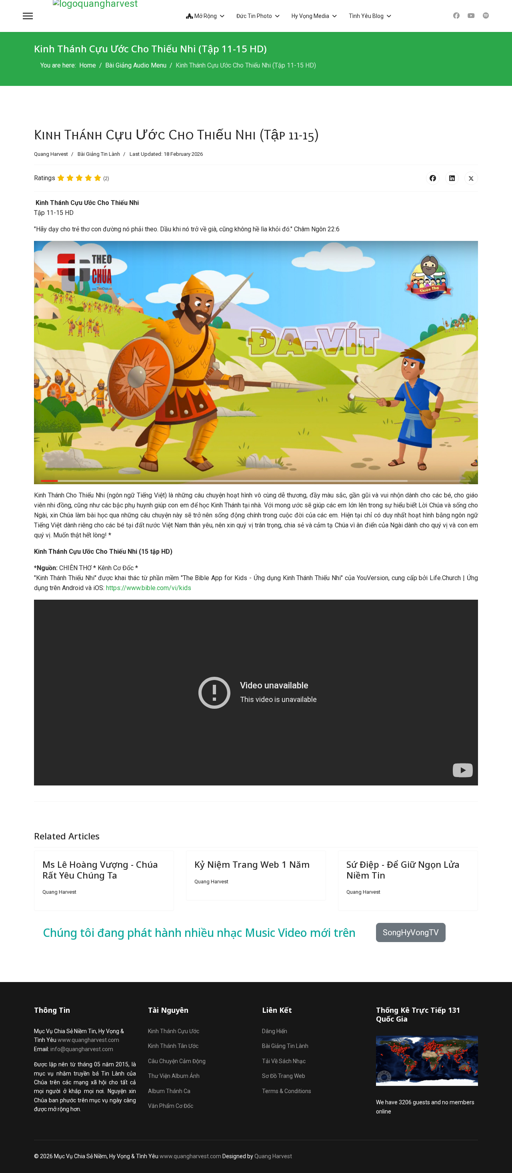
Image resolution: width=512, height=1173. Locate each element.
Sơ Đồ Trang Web (283, 1076)
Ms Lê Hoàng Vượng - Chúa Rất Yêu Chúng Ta (100, 869)
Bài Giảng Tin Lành (99, 154)
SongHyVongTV (411, 932)
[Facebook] (456, 16)
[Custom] (486, 16)
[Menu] (28, 16)
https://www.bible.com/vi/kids (148, 588)
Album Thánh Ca (169, 1091)
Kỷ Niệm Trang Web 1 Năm (252, 864)
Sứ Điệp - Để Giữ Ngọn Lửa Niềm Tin (403, 869)
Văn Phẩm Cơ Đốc (170, 1106)
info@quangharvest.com (81, 1049)
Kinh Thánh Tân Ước (173, 1046)
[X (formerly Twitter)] (471, 178)
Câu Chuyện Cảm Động (177, 1061)
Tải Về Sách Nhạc (284, 1061)
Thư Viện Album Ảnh (174, 1076)
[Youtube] (471, 16)
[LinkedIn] (452, 178)
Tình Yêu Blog (366, 16)
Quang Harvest (273, 1156)
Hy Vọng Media (310, 16)
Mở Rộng (205, 16)
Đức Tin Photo (254, 16)
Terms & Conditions (286, 1091)
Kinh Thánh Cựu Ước (173, 1031)
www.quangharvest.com (88, 1040)
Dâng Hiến (274, 1031)
